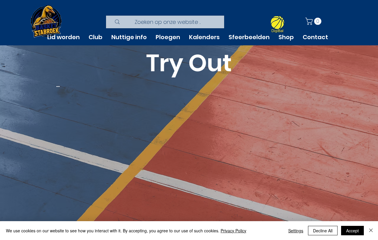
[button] (314, 21)
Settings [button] (295, 231)
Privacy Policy (233, 231)
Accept (352, 231)
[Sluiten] (370, 230)
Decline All (323, 231)
